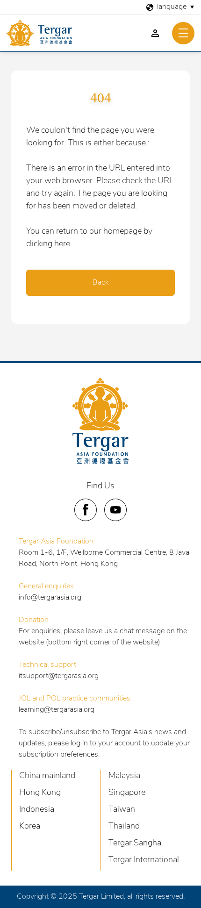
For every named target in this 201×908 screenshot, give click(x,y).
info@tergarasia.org (50, 597)
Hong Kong (40, 793)
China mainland (47, 776)
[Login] (155, 33)
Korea (29, 826)
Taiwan (121, 810)
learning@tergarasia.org (56, 710)
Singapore (126, 793)
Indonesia (36, 810)
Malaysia (124, 776)
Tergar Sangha (134, 843)
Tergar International (143, 860)
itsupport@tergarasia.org (59, 676)
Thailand (124, 826)
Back (100, 282)
